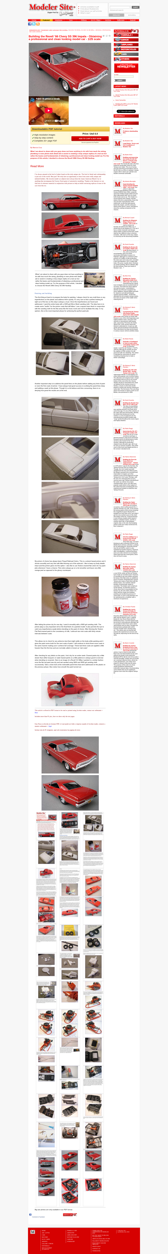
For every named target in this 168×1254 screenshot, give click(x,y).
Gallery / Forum (47, 1243)
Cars (50, 30)
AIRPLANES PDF (72, 1235)
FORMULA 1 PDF (72, 1230)
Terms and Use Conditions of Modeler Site (100, 1232)
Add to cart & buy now (90, 139)
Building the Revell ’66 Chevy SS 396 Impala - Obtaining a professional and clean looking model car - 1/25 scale (65, 38)
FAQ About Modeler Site (100, 1241)
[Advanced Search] (117, 11)
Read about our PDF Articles (99, 1243)
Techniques (44, 30)
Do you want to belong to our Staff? (100, 1236)
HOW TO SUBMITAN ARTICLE (47, 1248)
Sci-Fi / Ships (46, 1239)
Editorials (45, 1245)
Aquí (50, 726)
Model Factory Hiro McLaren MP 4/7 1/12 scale (126, 95)
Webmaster (96, 1250)
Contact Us (96, 1248)
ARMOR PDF (70, 1232)
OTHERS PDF (71, 1241)
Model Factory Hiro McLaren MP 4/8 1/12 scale (126, 90)
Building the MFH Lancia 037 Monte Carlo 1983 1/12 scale (126, 104)
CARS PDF (70, 1239)
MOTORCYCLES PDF (73, 1237)
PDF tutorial (64, 30)
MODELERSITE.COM (34, 30)
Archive (44, 1241)
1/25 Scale (56, 30)
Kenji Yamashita (121, 100)
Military (45, 1237)
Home (44, 1230)
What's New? (96, 1246)
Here (36, 713)
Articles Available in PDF (101, 1238)
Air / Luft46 (46, 1232)
